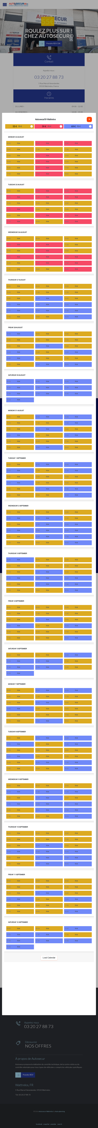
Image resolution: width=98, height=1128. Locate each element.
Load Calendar (49, 957)
